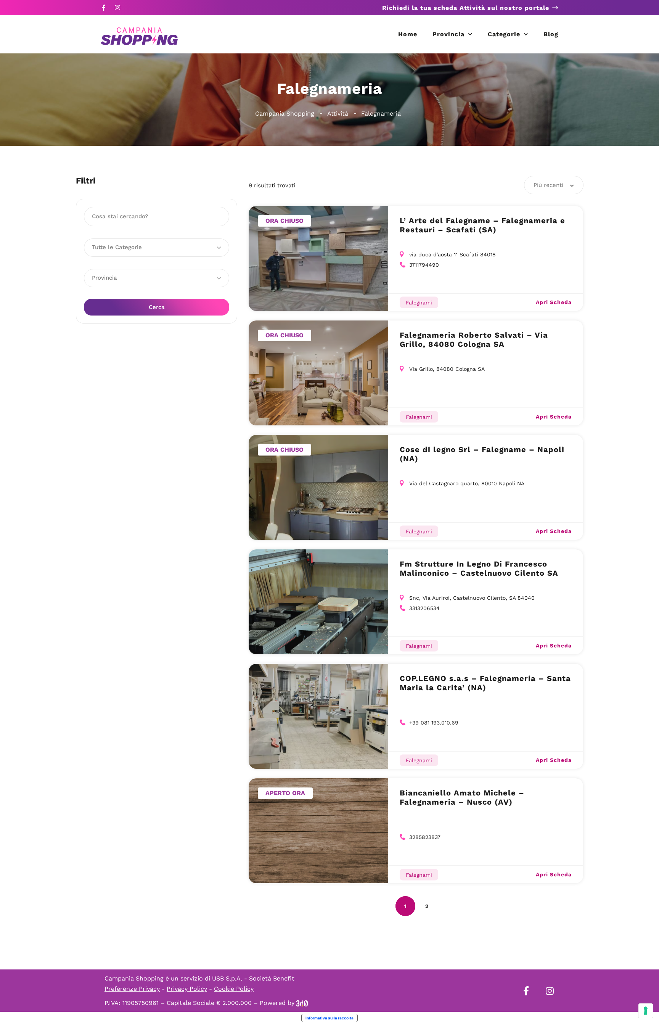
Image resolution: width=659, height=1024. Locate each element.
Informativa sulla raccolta (329, 1018)
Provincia (448, 34)
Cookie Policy (234, 988)
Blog (550, 34)
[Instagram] (117, 8)
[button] (156, 247)
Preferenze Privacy (132, 988)
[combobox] (553, 185)
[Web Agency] (302, 1002)
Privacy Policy (187, 988)
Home (407, 34)
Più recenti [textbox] (548, 185)
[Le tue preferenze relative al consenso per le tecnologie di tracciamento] (645, 1010)
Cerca (157, 307)
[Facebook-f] (104, 8)
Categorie (504, 34)
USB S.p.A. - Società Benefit (253, 978)
